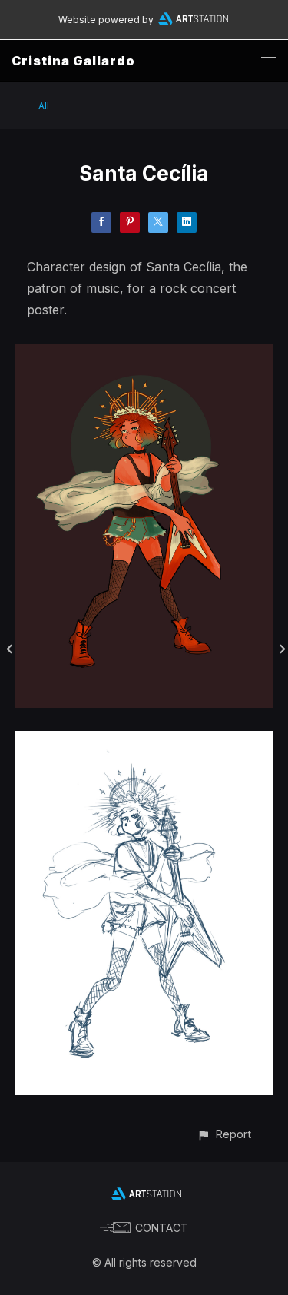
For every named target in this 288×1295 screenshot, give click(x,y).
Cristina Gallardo (73, 60)
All (43, 105)
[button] (223, 1134)
